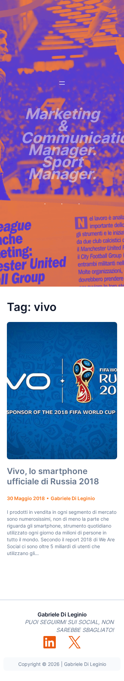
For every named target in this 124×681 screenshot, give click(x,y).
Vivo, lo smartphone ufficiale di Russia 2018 (53, 476)
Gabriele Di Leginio (62, 614)
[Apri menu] (62, 83)
